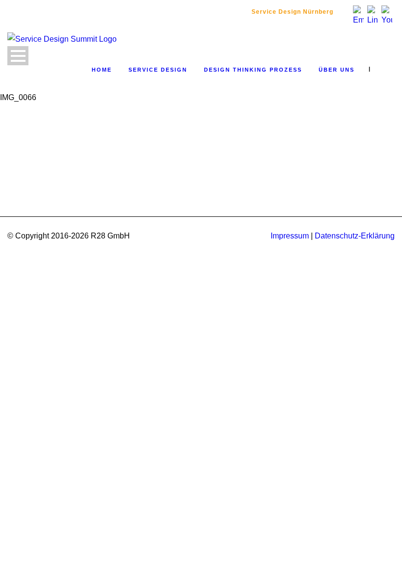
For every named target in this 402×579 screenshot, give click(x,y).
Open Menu (17, 55)
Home (102, 70)
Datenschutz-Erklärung (355, 236)
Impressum (290, 236)
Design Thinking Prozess (253, 70)
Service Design (157, 70)
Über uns (336, 70)
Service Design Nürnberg (292, 11)
